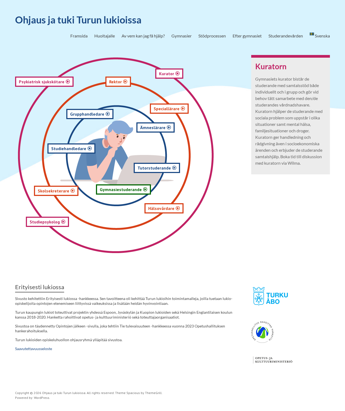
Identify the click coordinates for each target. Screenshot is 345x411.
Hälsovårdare (161, 208)
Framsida (79, 35)
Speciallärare (167, 108)
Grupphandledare (87, 114)
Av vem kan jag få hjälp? (143, 35)
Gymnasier (181, 35)
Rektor (115, 81)
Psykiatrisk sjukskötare (41, 81)
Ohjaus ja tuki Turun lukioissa (78, 20)
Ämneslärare (152, 127)
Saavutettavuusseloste (33, 348)
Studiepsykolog (45, 222)
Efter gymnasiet (247, 35)
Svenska (322, 35)
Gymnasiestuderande (121, 189)
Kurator (166, 73)
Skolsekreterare (53, 191)
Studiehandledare (68, 148)
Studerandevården (285, 35)
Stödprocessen (212, 35)
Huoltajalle (104, 35)
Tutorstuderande (154, 168)
